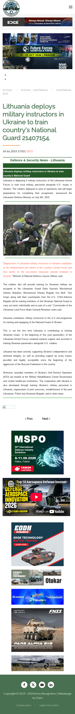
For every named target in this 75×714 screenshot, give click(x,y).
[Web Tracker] (9, 406)
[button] (70, 7)
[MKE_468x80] (37, 62)
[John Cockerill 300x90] (37, 662)
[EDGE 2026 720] (37, 21)
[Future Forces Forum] (37, 50)
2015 (30, 151)
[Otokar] (37, 577)
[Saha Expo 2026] (37, 38)
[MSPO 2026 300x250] (37, 452)
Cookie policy (23, 705)
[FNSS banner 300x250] (37, 629)
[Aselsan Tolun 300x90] (37, 596)
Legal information (49, 705)
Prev (30, 418)
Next (45, 418)
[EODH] (37, 543)
